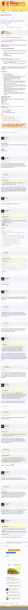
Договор (4, 112)
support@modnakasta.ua (10, 106)
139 (9, 27)
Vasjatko (6, 157)
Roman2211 (14, 595)
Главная (3, 10)
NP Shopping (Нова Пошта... (14, 591)
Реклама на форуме (14, 574)
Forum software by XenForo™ (5, 607)
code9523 (14, 592)
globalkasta (5, 20)
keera (6, 485)
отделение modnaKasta (14, 63)
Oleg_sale (14, 580)
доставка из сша (4, 21)
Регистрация (14, 549)
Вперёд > (19, 27)
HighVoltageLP (7, 210)
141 (12, 27)
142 (13, 27)
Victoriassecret (19, 117)
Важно (3, 66)
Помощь (25, 605)
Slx (5, 173)
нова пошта (16, 21)
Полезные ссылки (17, 564)
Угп (5, 306)
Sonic (13, 589)
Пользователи (15, 10)
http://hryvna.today (11, 82)
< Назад (2, 27)
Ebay (14, 118)
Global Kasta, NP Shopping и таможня (14, 126)
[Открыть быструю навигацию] (26, 603)
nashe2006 (3, 132)
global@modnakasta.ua (20, 106)
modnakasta (17, 20)
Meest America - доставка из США (15, 582)
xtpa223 (6, 252)
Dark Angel (7, 384)
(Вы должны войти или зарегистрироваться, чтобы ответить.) (16, 542)
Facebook (4, 110)
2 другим (11, 132)
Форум (8, 10)
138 (7, 27)
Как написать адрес (6, 117)
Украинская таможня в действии (15, 594)
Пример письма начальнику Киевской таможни (11, 121)
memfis (6, 137)
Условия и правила (13, 605)
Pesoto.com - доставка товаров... (15, 597)
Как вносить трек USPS (7, 116)
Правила (21, 10)
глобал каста (23, 20)
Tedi (9, 132)
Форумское (9, 564)
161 (17, 27)
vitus (13, 583)
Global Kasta (4, 40)
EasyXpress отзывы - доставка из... (15, 585)
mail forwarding (11, 20)
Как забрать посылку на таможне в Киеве (10, 119)
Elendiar (6, 132)
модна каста (10, 21)
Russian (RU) (3, 605)
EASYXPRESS (14, 586)
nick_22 (6, 366)
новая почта (21, 21)
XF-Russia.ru (6, 608)
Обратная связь (21, 605)
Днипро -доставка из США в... (14, 579)
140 (10, 27)
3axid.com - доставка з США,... (14, 588)
